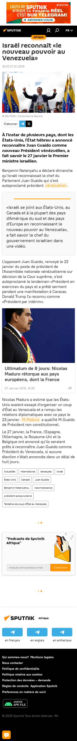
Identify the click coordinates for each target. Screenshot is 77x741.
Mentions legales (42, 657)
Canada (25, 479)
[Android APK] (15, 704)
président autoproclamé (18, 495)
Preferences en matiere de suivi (24, 692)
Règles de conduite (15, 686)
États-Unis (10, 479)
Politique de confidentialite (20, 669)
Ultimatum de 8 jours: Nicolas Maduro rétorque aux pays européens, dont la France (36, 373)
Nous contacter (12, 663)
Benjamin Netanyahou (16, 487)
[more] (70, 388)
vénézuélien (56, 185)
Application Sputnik (43, 686)
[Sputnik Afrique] (13, 32)
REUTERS (10, 116)
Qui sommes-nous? (15, 657)
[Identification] (48, 30)
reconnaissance (43, 487)
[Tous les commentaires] (6, 735)
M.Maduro (30, 419)
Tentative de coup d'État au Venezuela (25, 504)
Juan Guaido (42, 479)
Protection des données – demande (26, 680)
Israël (60, 471)
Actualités (9, 471)
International (28, 471)
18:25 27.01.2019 (13, 66)
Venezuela (46, 471)
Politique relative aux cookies (22, 674)
